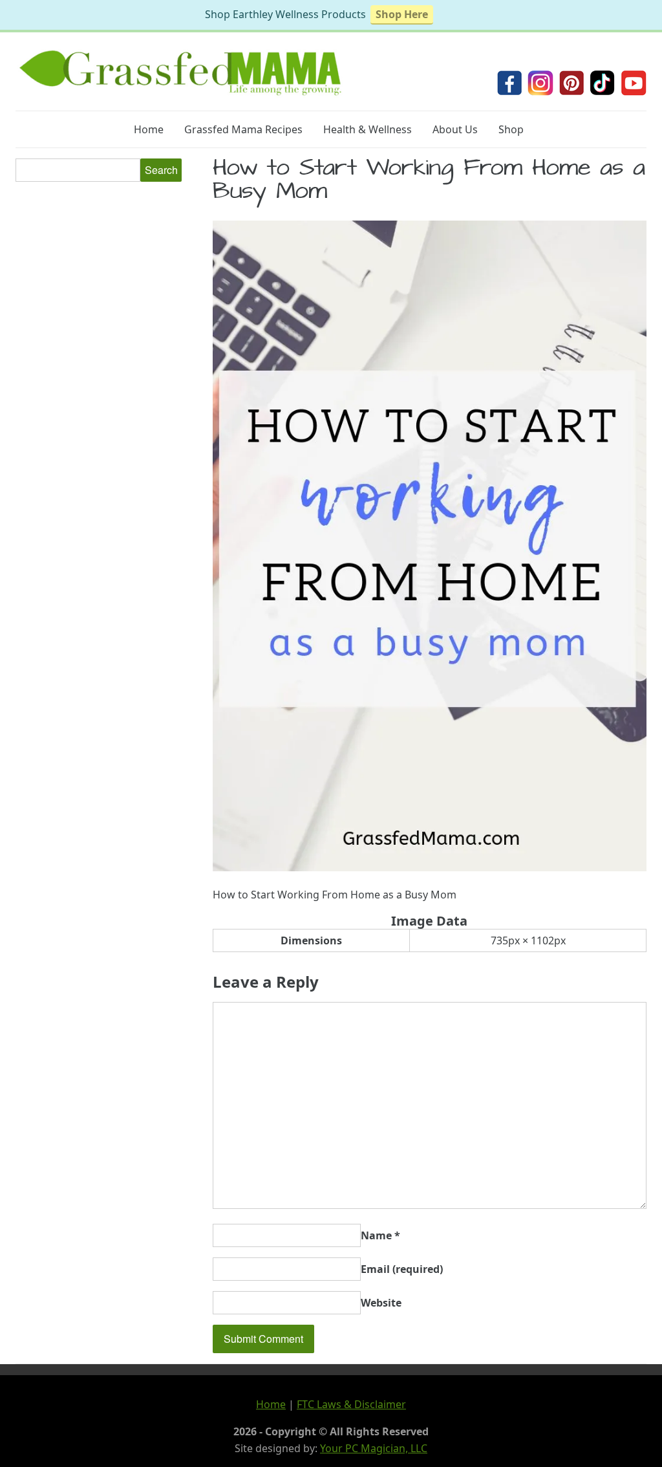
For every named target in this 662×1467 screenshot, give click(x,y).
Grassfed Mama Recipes (243, 129)
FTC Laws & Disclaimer (351, 1404)
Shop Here (402, 14)
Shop (511, 129)
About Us (455, 129)
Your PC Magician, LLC (373, 1448)
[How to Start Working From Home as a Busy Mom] (429, 867)
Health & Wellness (367, 129)
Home (149, 129)
